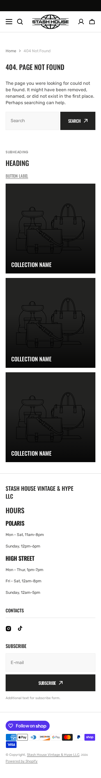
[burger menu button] (9, 21)
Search (74, 121)
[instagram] (8, 628)
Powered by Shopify (22, 761)
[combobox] (32, 121)
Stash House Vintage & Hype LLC (53, 755)
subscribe (47, 683)
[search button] (20, 21)
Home (11, 51)
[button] (92, 21)
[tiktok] (21, 628)
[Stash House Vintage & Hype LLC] (50, 21)
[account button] (81, 21)
